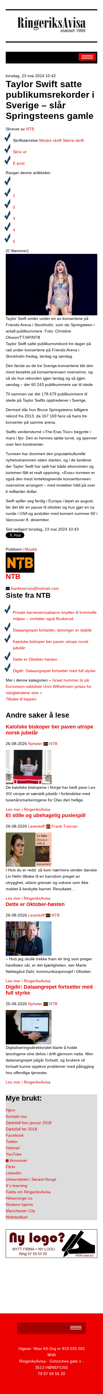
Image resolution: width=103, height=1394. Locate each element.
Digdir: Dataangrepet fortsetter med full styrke (54, 670)
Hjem (10, 1110)
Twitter (12, 1141)
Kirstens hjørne (19, 1204)
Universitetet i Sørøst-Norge (31, 1179)
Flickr (10, 1166)
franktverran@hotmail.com (35, 588)
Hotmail (12, 1148)
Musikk (31, 549)
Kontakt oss (16, 1116)
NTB (30, 129)
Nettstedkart (17, 1217)
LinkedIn (13, 1173)
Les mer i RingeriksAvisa (28, 809)
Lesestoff (36, 826)
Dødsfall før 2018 (21, 1129)
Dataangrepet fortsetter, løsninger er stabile (52, 630)
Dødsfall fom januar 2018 (29, 1122)
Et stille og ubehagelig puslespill (46, 815)
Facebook (15, 1135)
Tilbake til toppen (21, 699)
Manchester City (20, 1210)
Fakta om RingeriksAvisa (28, 1192)
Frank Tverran (65, 826)
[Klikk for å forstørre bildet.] (51, 284)
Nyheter (35, 743)
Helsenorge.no (19, 1198)
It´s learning (16, 1185)
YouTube (14, 1154)
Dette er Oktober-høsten (35, 659)
